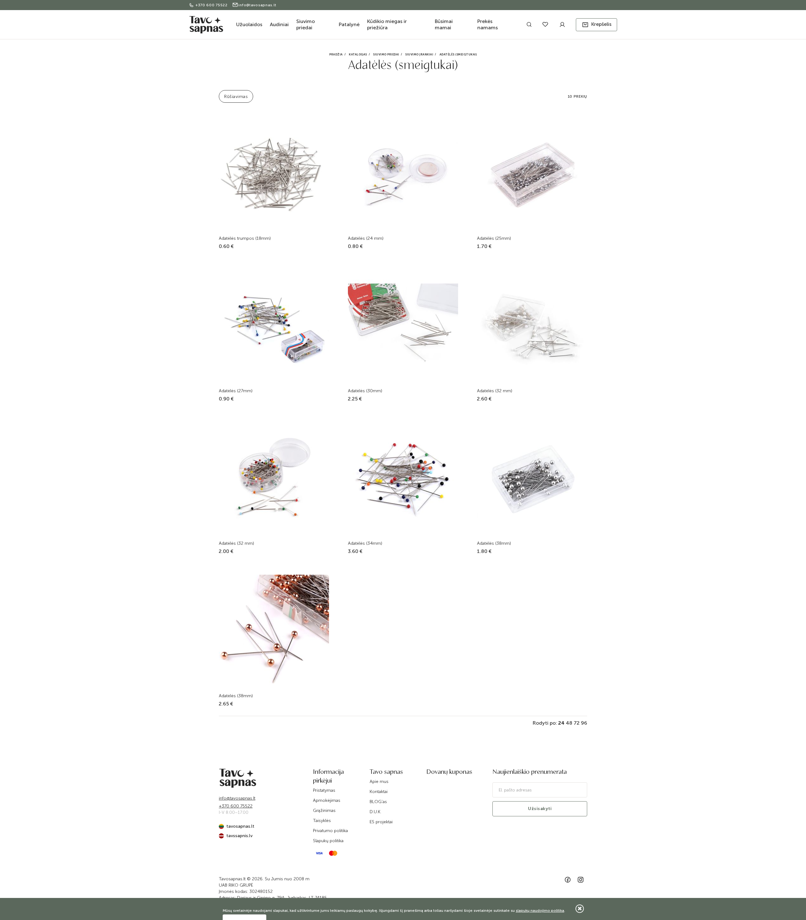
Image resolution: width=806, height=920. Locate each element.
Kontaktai (379, 791)
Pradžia (336, 54)
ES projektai (381, 822)
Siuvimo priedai (305, 24)
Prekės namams (487, 24)
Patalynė (349, 24)
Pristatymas (324, 790)
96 (584, 723)
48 (569, 723)
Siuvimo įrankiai (419, 54)
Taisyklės (322, 820)
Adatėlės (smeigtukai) (458, 54)
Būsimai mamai (444, 24)
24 (561, 723)
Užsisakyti (540, 808)
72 (577, 723)
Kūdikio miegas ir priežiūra (387, 24)
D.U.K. (375, 811)
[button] (596, 24)
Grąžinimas (324, 810)
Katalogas (358, 54)
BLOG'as (378, 801)
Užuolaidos (249, 24)
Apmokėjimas (326, 800)
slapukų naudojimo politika (540, 910)
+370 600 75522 (212, 5)
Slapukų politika (328, 840)
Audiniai (279, 24)
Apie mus (379, 781)
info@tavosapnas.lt (257, 5)
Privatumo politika (330, 830)
